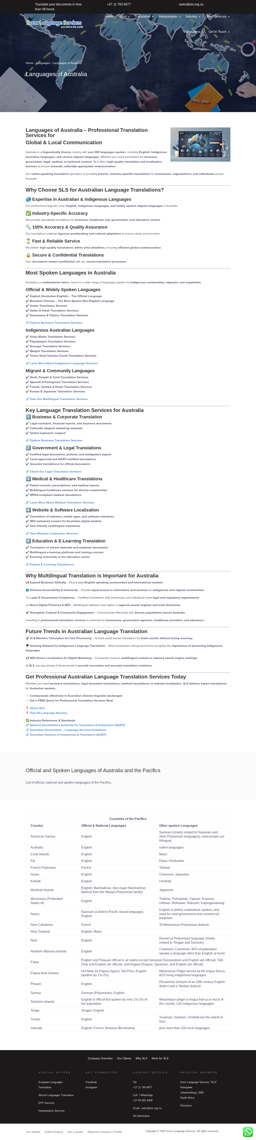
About (122, 16)
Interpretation (168, 16)
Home (109, 16)
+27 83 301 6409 (142, 1100)
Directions (186, 1105)
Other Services (215, 16)
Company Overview (100, 1058)
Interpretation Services (51, 1110)
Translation (142, 16)
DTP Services (46, 1102)
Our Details (33, 1131)
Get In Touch (217, 31)
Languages (192, 31)
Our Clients (124, 1058)
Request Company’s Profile (105, 1131)
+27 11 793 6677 (119, 4)
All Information (141, 1115)
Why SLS (141, 1058)
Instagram (91, 1087)
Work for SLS (160, 1058)
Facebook (91, 1082)
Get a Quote (75, 1131)
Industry (191, 16)
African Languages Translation (56, 1095)
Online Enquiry (54, 1131)
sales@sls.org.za (191, 4)
